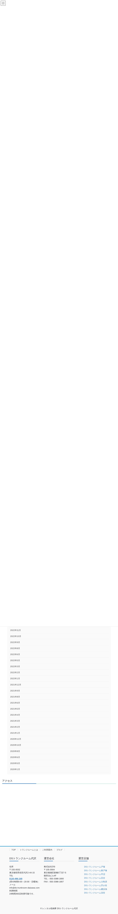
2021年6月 (15, 703)
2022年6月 (15, 654)
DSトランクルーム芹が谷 (95, 885)
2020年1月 (15, 769)
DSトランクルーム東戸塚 (95, 870)
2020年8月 (15, 751)
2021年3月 (15, 721)
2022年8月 (15, 648)
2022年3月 (15, 666)
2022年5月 (15, 660)
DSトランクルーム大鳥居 (95, 882)
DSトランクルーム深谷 (94, 893)
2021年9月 (15, 691)
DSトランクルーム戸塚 (94, 867)
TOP (14, 850)
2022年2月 (15, 672)
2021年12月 (15, 685)
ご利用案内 (47, 850)
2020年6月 (15, 757)
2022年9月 (15, 642)
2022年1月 (15, 678)
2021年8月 (15, 697)
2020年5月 (15, 763)
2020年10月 (15, 745)
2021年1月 (15, 733)
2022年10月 (15, 636)
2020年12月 (15, 739)
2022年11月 (15, 630)
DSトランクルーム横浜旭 (95, 889)
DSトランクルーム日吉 (94, 878)
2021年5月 (15, 709)
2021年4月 (15, 715)
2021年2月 (15, 727)
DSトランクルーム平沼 (94, 874)
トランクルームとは (29, 850)
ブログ (59, 850)
